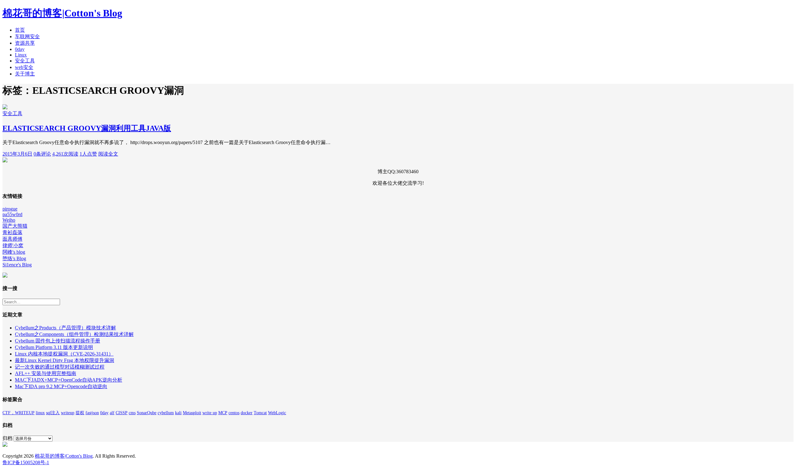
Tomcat (260, 412)
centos (234, 412)
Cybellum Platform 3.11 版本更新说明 (54, 347)
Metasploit (192, 412)
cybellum (166, 412)
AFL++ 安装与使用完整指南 (45, 373)
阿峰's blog (13, 252)
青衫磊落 (12, 232)
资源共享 (25, 43)
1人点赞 (88, 153)
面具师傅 (12, 239)
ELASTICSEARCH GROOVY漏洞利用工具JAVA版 (86, 128)
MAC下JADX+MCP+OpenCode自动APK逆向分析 (68, 380)
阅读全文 (108, 153)
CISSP (121, 412)
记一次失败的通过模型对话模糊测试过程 (59, 366)
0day (20, 49)
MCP (222, 412)
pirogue (9, 208)
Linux (21, 54)
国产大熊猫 (14, 226)
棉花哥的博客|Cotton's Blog (62, 13)
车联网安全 (27, 36)
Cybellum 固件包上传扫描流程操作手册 (57, 340)
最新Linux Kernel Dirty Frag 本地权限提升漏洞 (64, 360)
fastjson (92, 412)
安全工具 (25, 60)
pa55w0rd (12, 214)
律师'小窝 (12, 245)
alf (112, 412)
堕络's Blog (14, 258)
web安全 (24, 67)
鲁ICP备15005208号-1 (25, 462)
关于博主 (25, 73)
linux (40, 412)
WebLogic (277, 412)
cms (132, 412)
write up (209, 412)
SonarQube (146, 412)
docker (246, 412)
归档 (7, 438)
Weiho (8, 220)
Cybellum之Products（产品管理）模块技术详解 (65, 327)
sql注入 (53, 412)
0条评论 (42, 153)
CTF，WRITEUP (18, 412)
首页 (20, 30)
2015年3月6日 (17, 153)
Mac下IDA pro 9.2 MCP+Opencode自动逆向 (61, 386)
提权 (80, 412)
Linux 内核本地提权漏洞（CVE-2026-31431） (64, 353)
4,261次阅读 (65, 153)
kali (178, 412)
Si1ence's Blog (17, 264)
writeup (67, 412)
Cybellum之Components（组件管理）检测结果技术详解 (74, 334)
